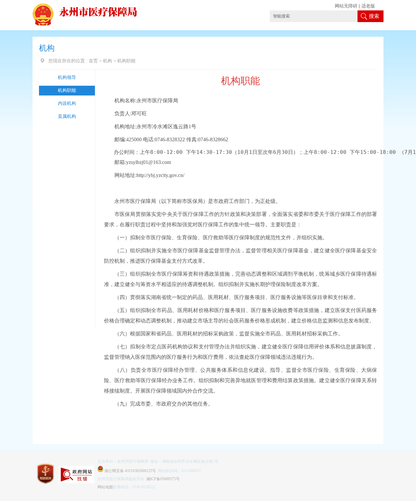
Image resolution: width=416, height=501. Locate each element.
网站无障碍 (346, 6)
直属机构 (67, 116)
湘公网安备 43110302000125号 (129, 471)
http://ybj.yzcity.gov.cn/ (160, 175)
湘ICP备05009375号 (163, 479)
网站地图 (105, 487)
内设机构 (67, 103)
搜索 (374, 16)
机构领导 (67, 77)
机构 (107, 60)
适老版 (368, 6)
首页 (93, 60)
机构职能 (67, 90)
